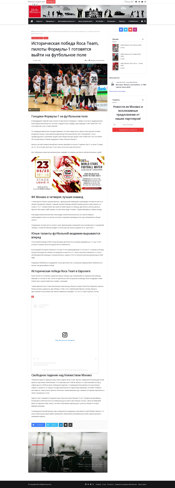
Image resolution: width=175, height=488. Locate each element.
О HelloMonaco (133, 21)
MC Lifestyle (99, 21)
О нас (104, 484)
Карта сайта (142, 484)
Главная (98, 484)
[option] (67, 452)
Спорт (49, 31)
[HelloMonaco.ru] (87, 11)
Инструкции (111, 21)
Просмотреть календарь (117, 91)
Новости (39, 21)
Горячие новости (37, 38)
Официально (50, 21)
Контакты (110, 484)
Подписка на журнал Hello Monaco (126, 484)
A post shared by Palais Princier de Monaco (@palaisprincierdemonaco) (65, 370)
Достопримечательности (66, 21)
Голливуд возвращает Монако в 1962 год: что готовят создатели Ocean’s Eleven (52, 452)
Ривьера (122, 21)
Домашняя (36, 31)
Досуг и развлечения (85, 21)
